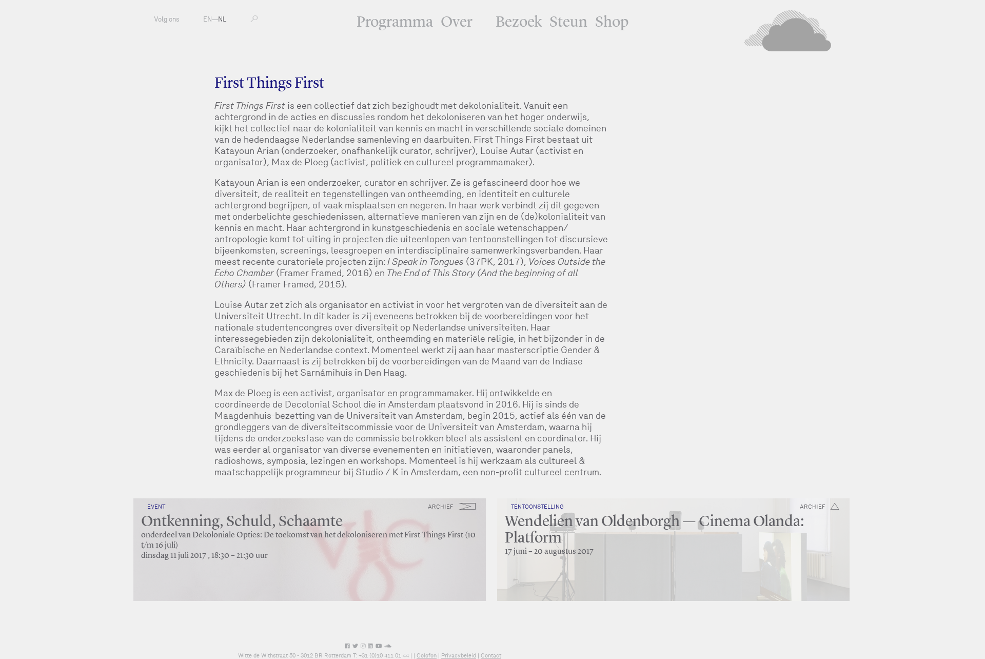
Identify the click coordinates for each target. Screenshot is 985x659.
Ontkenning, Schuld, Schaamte (242, 522)
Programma (395, 22)
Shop (611, 22)
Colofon (427, 655)
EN (207, 19)
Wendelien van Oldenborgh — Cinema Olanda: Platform (654, 530)
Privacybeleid (458, 655)
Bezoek (519, 22)
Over (456, 22)
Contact (491, 655)
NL (222, 19)
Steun (568, 22)
